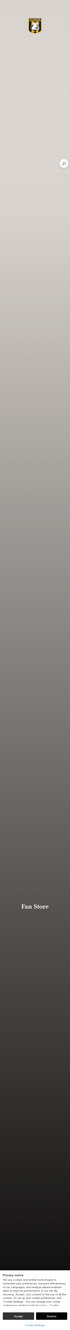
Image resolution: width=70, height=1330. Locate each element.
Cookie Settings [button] (35, 1325)
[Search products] (64, 163)
